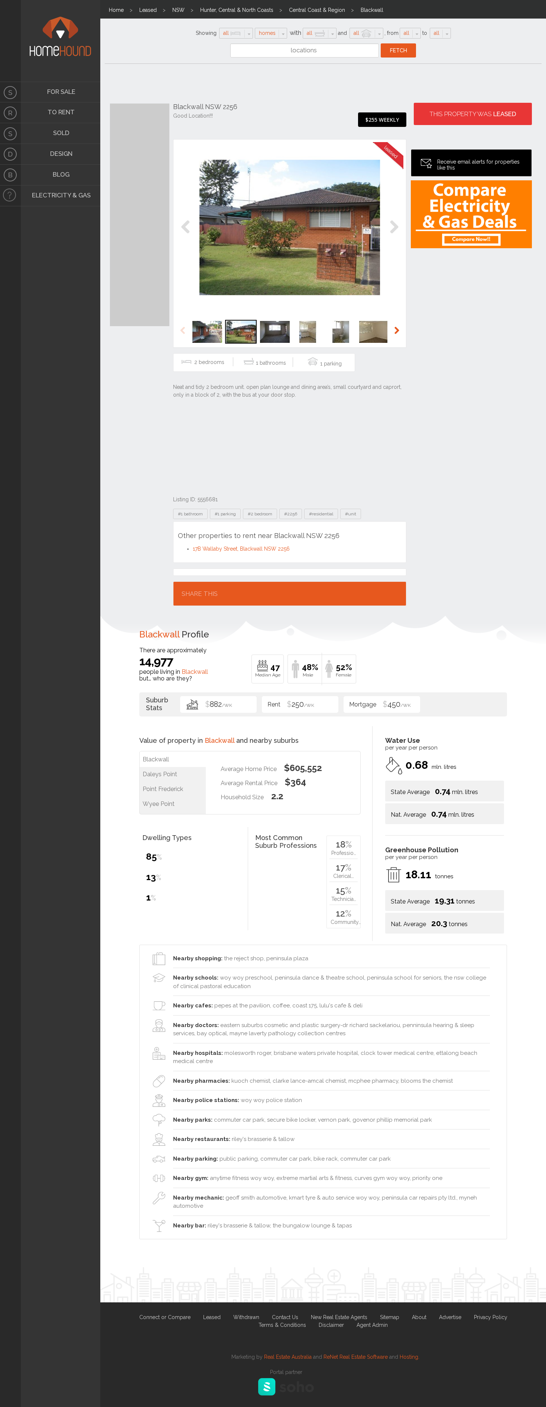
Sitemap (389, 1317)
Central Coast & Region (317, 10)
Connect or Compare (165, 1317)
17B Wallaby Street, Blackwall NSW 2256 (241, 549)
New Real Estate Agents (339, 1317)
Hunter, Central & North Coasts (236, 10)
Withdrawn (246, 1317)
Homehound (10, 41)
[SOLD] (10, 133)
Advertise (450, 1317)
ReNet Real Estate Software (356, 1357)
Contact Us (285, 1317)
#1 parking (225, 513)
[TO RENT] (10, 112)
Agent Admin (372, 1325)
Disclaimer (331, 1325)
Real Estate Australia (288, 1357)
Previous (185, 234)
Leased (148, 10)
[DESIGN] (10, 154)
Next (394, 234)
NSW (178, 10)
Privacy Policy (490, 1317)
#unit (350, 513)
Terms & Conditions (282, 1325)
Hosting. (409, 1357)
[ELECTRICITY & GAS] (10, 196)
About (419, 1317)
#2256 (290, 513)
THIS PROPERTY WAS (472, 114)
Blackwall (372, 10)
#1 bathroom (190, 513)
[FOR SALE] (10, 92)
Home (116, 10)
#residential (321, 513)
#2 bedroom (260, 513)
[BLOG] (10, 175)
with (295, 32)
